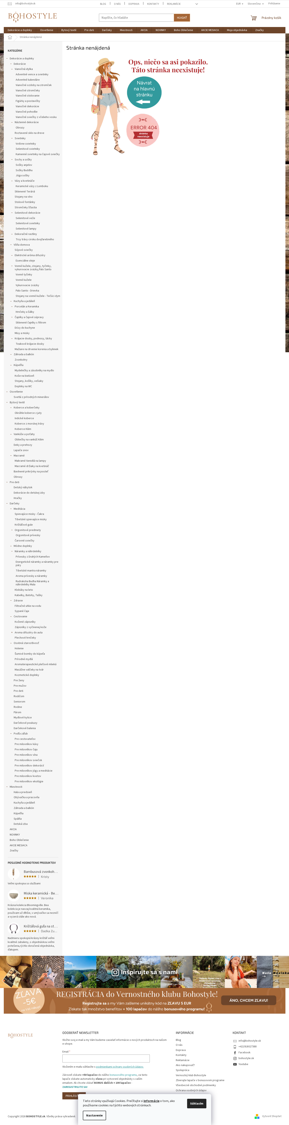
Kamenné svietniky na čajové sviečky (38, 154)
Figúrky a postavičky (28, 101)
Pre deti (14, 482)
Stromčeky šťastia (26, 207)
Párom (17, 712)
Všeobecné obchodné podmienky (196, 1085)
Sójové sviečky (24, 250)
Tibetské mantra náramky (31, 571)
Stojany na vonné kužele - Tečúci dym (38, 296)
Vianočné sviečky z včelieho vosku (36, 117)
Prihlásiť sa (74, 1095)
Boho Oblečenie (19, 840)
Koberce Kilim (23, 429)
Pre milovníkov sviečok (28, 760)
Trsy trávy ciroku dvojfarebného (35, 239)
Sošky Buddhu (24, 170)
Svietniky (20, 138)
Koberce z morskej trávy (29, 424)
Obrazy (20, 128)
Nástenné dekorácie (27, 122)
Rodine (18, 707)
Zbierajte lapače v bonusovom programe (200, 1080)
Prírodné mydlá (24, 659)
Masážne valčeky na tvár (29, 670)
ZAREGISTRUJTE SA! (74, 1087)
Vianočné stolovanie (28, 96)
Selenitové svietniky (28, 149)
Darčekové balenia (25, 728)
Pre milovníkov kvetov (28, 776)
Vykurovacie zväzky (27, 285)
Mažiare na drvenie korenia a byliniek (36, 349)
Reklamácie (174, 4)
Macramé (19, 456)
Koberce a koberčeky (27, 408)
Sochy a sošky (23, 160)
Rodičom (19, 696)
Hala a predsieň (23, 792)
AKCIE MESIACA (18, 845)
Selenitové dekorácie (27, 213)
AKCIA (13, 829)
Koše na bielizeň (24, 376)
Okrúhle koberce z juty (28, 413)
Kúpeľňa (18, 365)
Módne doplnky (23, 546)
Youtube (243, 1064)
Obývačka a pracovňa (26, 797)
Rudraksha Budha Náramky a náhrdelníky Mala (32, 583)
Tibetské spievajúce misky (31, 519)
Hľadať (182, 17)
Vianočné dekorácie (27, 106)
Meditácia (19, 509)
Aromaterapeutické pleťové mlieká (35, 664)
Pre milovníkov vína (26, 755)
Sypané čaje (22, 611)
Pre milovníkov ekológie (29, 781)
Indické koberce (24, 418)
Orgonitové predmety (28, 530)
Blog (103, 4)
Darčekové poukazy (25, 723)
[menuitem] (20, 30)
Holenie (19, 648)
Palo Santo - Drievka (27, 291)
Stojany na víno (24, 197)
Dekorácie (20, 64)
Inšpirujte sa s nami (149, 971)
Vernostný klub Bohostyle (191, 1075)
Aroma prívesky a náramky (31, 576)
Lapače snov (21, 450)
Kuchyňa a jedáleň (24, 301)
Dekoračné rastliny (26, 234)
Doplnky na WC (23, 386)
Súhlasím (196, 1103)
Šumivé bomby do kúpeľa (30, 654)
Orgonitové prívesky (28, 535)
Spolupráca (182, 1070)
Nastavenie (94, 1115)
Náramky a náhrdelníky (28, 551)
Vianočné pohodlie (27, 112)
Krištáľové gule (24, 525)
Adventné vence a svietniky (32, 74)
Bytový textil (17, 402)
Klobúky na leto (24, 590)
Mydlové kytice (23, 718)
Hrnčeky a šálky (25, 312)
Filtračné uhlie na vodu (28, 606)
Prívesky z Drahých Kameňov (33, 557)
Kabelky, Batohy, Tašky (29, 595)
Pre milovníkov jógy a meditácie (33, 771)
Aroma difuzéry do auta (29, 633)
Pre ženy (19, 680)
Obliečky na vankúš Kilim (29, 440)
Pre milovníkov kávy (26, 744)
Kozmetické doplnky (27, 675)
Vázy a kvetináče (25, 181)
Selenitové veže (25, 218)
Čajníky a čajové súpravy (29, 317)
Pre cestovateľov (25, 739)
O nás (117, 4)
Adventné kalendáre (28, 80)
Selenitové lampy (26, 229)
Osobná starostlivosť (26, 643)
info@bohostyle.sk (250, 1041)
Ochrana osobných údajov (191, 1090)
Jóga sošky (22, 176)
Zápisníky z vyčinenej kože (30, 627)
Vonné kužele (24, 280)
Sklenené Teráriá (25, 192)
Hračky (18, 498)
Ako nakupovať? (185, 1065)
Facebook (244, 1053)
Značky (14, 851)
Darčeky (14, 504)
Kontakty (153, 4)
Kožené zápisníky (25, 622)
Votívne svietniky (26, 144)
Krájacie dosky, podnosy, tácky (33, 339)
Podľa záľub (21, 734)
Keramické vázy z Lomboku (32, 186)
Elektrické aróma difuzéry (30, 255)
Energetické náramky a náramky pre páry (37, 563)
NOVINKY (15, 835)
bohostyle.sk (246, 1058)
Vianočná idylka (24, 69)
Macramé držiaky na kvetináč (32, 466)
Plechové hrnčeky (25, 638)
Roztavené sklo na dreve (29, 133)
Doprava (134, 4)
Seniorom (19, 702)
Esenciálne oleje (25, 261)
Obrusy (18, 477)
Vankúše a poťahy (24, 434)
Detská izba (21, 824)
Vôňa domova (22, 245)
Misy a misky (22, 333)
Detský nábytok (23, 487)
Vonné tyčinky (24, 275)
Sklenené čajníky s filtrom (31, 323)
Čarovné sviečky (24, 541)
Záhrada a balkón (24, 354)
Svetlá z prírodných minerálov (31, 397)
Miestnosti (16, 787)
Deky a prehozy (23, 445)
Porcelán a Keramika (27, 307)
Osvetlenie (16, 392)
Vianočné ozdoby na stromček (34, 85)
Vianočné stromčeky (28, 91)
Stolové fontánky (25, 202)
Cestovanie (20, 616)
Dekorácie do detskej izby (29, 493)
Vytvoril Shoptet (271, 1116)
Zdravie (18, 601)
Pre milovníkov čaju (26, 750)
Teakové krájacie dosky (30, 344)
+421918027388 (248, 1047)
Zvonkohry (21, 360)
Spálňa (18, 819)
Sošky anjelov (24, 165)
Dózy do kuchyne (25, 328)
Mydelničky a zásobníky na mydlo (34, 370)
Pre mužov (20, 686)
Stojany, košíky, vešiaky (29, 381)
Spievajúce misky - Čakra (29, 514)
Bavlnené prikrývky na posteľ (31, 472)
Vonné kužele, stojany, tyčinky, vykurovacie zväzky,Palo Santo (33, 267)
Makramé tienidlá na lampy (30, 461)
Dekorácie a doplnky (22, 59)
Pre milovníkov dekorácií (29, 766)
